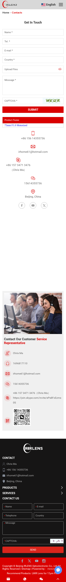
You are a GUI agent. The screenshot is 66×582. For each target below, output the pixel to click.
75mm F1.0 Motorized (15, 125)
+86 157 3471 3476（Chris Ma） (18, 167)
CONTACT (8, 458)
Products (9, 487)
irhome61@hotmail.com (33, 151)
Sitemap (25, 568)
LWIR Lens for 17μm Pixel (45, 573)
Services (8, 493)
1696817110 (20, 363)
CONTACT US (10, 498)
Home (5, 12)
